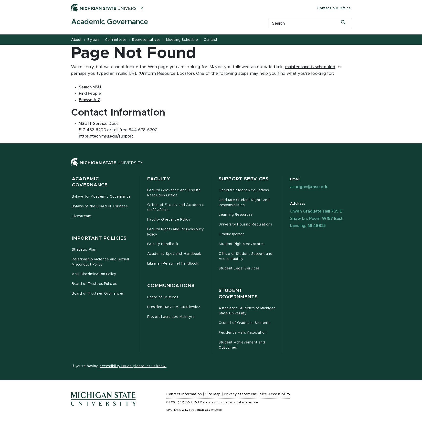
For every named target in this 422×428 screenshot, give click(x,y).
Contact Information (184, 394)
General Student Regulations (244, 190)
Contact (211, 40)
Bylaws (93, 40)
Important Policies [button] (99, 238)
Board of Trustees (162, 297)
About (76, 40)
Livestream (81, 216)
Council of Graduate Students (244, 323)
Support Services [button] (244, 179)
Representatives (146, 40)
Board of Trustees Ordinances (98, 293)
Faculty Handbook (163, 244)
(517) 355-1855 (187, 402)
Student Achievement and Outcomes (242, 345)
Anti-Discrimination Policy (94, 274)
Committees (116, 40)
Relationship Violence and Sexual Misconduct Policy (100, 262)
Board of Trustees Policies (94, 284)
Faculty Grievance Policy (168, 219)
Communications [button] (171, 285)
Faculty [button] (158, 179)
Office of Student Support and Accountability (245, 256)
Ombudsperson (231, 234)
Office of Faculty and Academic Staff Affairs (175, 207)
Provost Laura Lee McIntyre (171, 317)
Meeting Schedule (182, 40)
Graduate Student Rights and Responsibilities (244, 202)
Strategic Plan (84, 249)
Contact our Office (334, 8)
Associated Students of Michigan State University (247, 311)
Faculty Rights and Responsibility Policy (175, 232)
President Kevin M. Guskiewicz (173, 307)
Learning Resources (236, 214)
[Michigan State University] (107, 8)
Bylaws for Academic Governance (101, 196)
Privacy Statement (240, 394)
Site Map (213, 394)
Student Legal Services (239, 268)
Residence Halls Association (242, 332)
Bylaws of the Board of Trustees (99, 206)
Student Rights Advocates (241, 244)
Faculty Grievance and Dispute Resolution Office (174, 193)
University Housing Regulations (245, 224)
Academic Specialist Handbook (174, 254)
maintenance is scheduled (310, 67)
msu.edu (211, 402)
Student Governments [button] (238, 293)
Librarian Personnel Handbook (173, 263)
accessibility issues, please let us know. (133, 366)
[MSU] (211, 167)
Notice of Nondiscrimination (239, 402)
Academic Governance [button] (90, 182)
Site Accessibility (275, 394)
